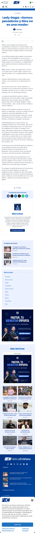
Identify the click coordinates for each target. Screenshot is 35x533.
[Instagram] (30, 7)
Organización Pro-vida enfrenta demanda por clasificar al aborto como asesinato (20, 263)
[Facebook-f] (23, 7)
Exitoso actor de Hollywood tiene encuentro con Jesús (9, 432)
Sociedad (18, 13)
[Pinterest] (24, 464)
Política (7, 295)
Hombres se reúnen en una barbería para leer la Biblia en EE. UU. (22, 255)
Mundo (7, 298)
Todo (3, 69)
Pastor (6, 292)
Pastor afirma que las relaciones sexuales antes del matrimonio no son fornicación (25, 416)
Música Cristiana (9, 288)
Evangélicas (8, 301)
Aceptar (17, 524)
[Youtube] (26, 7)
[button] (32, 500)
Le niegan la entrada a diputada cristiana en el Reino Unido (22, 248)
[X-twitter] (28, 7)
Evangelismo (8, 285)
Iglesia (6, 282)
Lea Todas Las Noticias (17, 230)
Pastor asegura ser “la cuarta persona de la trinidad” (25, 448)
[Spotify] (27, 464)
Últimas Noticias (10, 243)
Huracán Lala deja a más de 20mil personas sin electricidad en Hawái (10, 449)
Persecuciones (9, 279)
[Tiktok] (33, 7)
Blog (6, 304)
